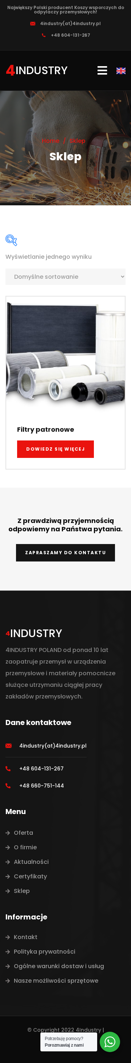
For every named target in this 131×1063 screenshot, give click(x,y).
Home (50, 141)
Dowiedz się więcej (55, 449)
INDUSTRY (42, 70)
